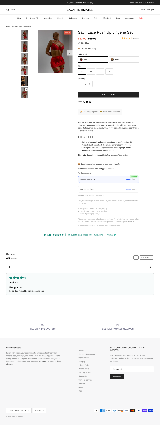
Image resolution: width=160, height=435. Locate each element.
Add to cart (108, 95)
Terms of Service (85, 380)
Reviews (81, 383)
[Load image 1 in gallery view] (55, 51)
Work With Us (83, 358)
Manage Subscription (86, 354)
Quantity (81, 79)
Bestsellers (48, 18)
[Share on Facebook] (87, 102)
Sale (141, 18)
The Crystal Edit (32, 18)
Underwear (72, 18)
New (19, 18)
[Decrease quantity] (80, 84)
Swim (96, 18)
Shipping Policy (84, 373)
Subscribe (117, 377)
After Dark (107, 18)
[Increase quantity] (90, 84)
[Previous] (10, 267)
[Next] (150, 267)
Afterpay (81, 361)
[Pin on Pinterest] (90, 102)
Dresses (85, 18)
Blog (80, 391)
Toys (118, 18)
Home (8, 26)
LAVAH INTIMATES (17, 416)
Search (81, 350)
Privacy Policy (83, 365)
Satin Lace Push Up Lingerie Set (21, 26)
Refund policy (83, 369)
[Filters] (136, 257)
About (80, 387)
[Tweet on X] (84, 102)
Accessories (129, 18)
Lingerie (60, 18)
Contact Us (82, 376)
